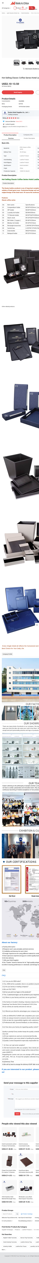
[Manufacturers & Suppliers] (19, 3)
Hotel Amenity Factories (10, 1242)
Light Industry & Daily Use (13, 13)
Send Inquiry (18, 92)
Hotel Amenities (25, 13)
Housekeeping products (25, 1221)
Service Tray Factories (26, 1238)
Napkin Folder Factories (10, 1238)
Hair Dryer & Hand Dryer (25, 1217)
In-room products (7, 1221)
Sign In (5, 126)
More (3, 1249)
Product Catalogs (27, 1214)
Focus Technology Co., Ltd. (23, 1256)
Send (17, 1114)
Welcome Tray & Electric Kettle (10, 1217)
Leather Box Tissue (21, 1246)
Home (3, 13)
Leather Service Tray (26, 1242)
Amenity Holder (7, 1246)
